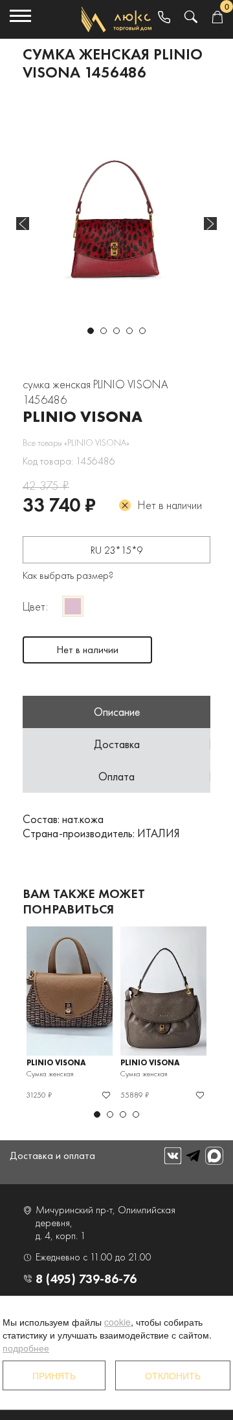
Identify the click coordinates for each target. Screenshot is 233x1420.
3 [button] (116, 330)
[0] (217, 18)
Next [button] (210, 223)
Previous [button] (22, 223)
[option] (116, 210)
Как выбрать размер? (68, 575)
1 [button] (90, 330)
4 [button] (129, 330)
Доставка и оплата (52, 1155)
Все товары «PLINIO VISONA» (76, 442)
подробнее (26, 1347)
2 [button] (103, 330)
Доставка (117, 743)
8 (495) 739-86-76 (86, 1278)
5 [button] (142, 330)
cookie (117, 1321)
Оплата (116, 776)
